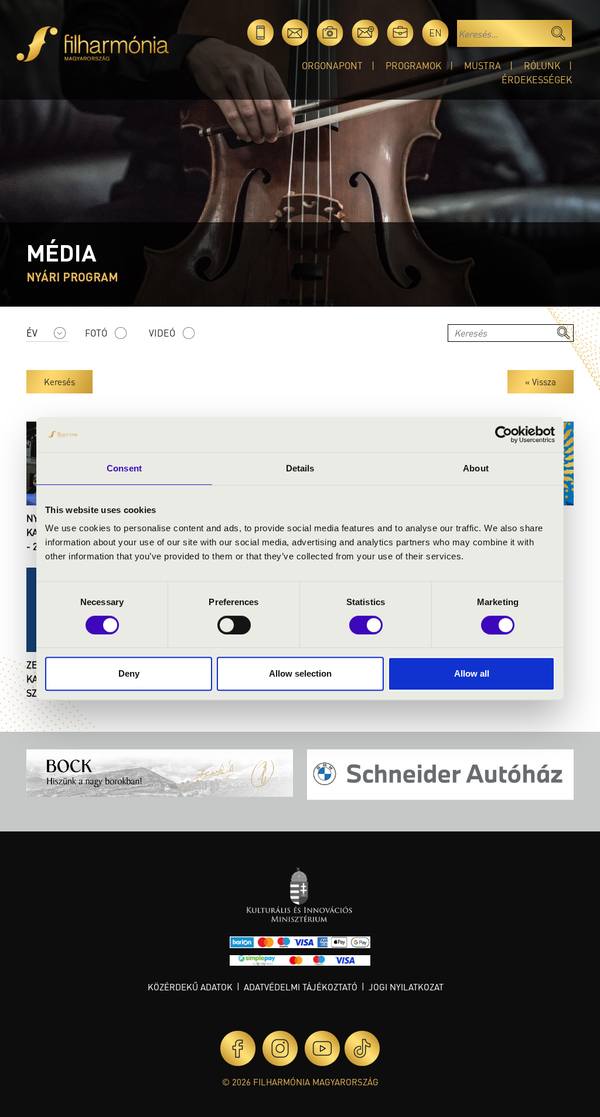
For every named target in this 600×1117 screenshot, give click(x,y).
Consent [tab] (124, 468)
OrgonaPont (332, 65)
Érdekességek (537, 79)
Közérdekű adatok (190, 987)
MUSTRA (482, 65)
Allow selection (300, 673)
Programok (413, 65)
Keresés (59, 382)
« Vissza (540, 382)
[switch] (234, 625)
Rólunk (542, 65)
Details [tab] (300, 468)
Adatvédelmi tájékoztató (300, 987)
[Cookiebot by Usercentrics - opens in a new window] (503, 434)
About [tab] (476, 468)
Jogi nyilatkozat (406, 987)
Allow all (471, 673)
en (435, 32)
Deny (128, 673)
